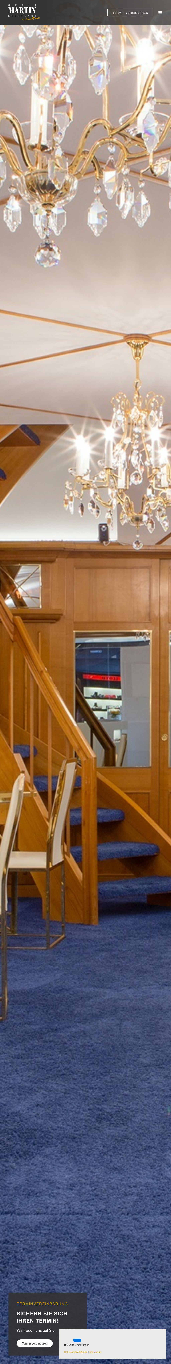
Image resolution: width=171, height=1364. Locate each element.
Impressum (95, 1352)
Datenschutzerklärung (75, 1352)
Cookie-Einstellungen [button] (77, 1344)
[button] (130, 12)
